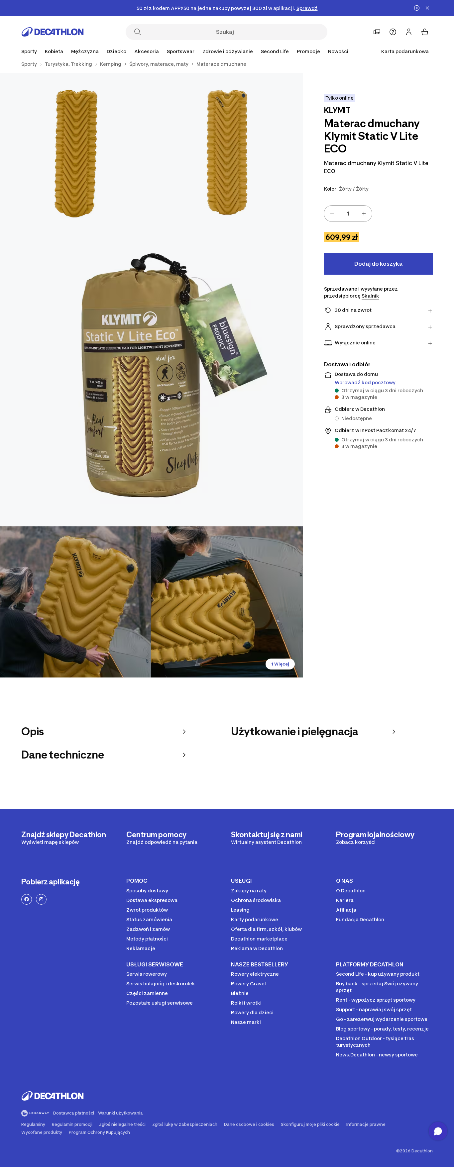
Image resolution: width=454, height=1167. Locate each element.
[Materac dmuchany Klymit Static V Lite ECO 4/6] (75, 601)
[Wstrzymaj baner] (416, 8)
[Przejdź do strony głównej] (52, 32)
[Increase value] (364, 214)
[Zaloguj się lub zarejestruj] (409, 32)
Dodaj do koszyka (378, 263)
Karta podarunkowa (405, 51)
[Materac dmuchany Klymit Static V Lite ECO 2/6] (75, 148)
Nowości (338, 51)
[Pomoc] (393, 32)
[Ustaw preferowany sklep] (377, 32)
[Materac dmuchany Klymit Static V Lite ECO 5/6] (226, 601)
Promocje (308, 51)
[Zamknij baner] (427, 8)
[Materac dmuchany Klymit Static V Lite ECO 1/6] (226, 148)
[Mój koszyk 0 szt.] (425, 32)
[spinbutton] (348, 213)
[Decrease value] (332, 214)
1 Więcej (280, 664)
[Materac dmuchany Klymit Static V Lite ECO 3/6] (151, 375)
